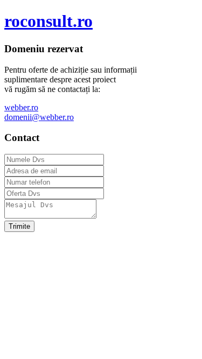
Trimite (19, 226)
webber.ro (21, 107)
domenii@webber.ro (39, 117)
